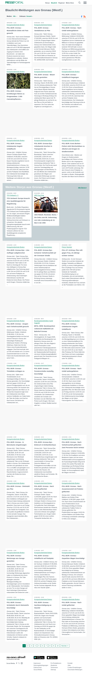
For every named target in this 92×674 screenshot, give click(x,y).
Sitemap (53, 669)
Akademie (54, 665)
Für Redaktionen (56, 663)
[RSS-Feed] (84, 16)
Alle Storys (82, 188)
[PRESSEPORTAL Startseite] (14, 2)
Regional (61, 3)
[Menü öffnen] (85, 2)
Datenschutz (38, 667)
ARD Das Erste (39, 195)
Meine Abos (70, 3)
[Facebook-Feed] (81, 16)
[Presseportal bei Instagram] (21, 663)
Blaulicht (54, 3)
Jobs (69, 665)
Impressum (37, 663)
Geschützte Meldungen (75, 669)
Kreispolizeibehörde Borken (16, 25)
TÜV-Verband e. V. (13, 195)
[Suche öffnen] (79, 2)
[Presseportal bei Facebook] (16, 663)
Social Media (38, 669)
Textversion (54, 667)
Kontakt (70, 663)
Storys (47, 3)
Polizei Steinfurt (67, 247)
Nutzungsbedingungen (41, 665)
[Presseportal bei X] (18, 663)
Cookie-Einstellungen (74, 667)
